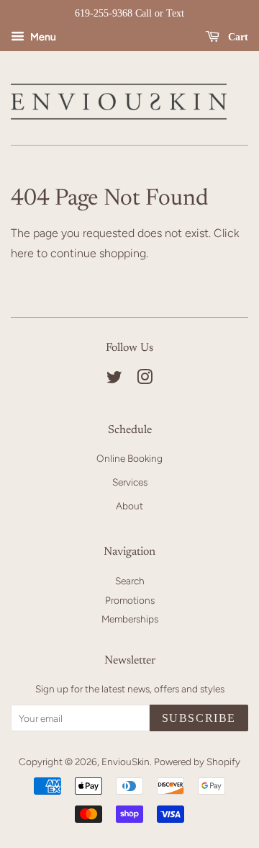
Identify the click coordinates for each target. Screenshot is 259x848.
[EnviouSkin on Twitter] (114, 379)
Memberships (129, 619)
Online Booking (129, 458)
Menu (42, 37)
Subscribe (199, 718)
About (129, 506)
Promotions (130, 600)
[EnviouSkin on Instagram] (145, 379)
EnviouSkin (125, 761)
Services (129, 482)
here (22, 253)
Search (130, 580)
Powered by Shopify (197, 761)
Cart (236, 37)
